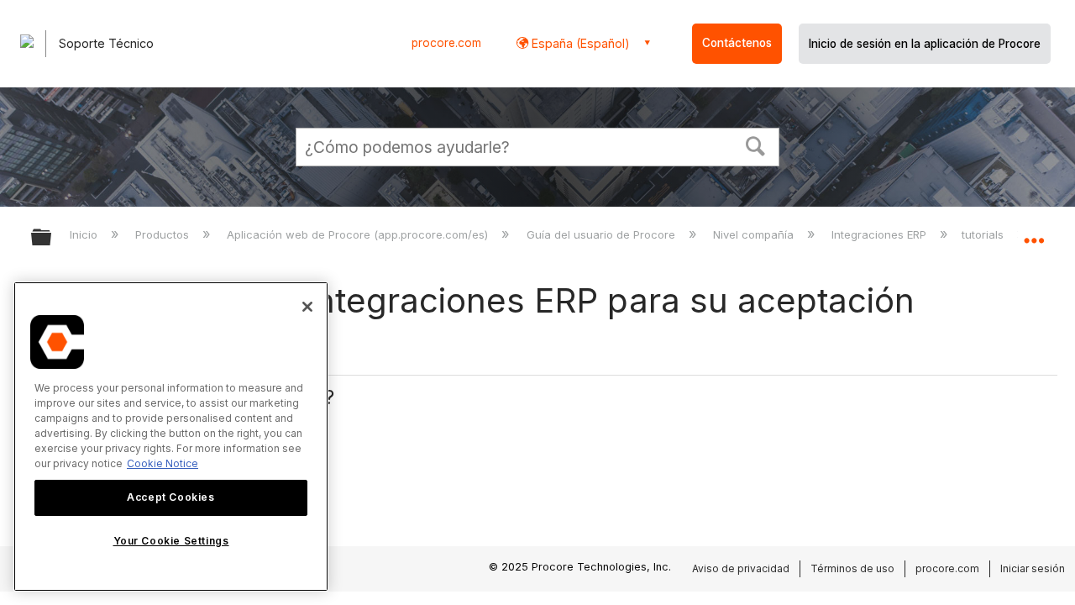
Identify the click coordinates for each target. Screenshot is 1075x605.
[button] (755, 144)
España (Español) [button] (579, 43)
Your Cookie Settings (171, 540)
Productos (163, 234)
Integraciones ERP (880, 234)
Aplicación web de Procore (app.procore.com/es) (359, 234)
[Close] (307, 306)
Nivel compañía (755, 234)
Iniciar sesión (1032, 568)
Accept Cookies (170, 497)
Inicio (85, 234)
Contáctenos (737, 43)
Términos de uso (852, 568)
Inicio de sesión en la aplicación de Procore (925, 43)
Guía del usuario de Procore (602, 234)
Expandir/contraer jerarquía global (52, 238)
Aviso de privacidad (740, 568)
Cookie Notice (162, 463)
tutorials (984, 234)
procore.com (446, 43)
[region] (170, 436)
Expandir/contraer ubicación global (1034, 232)
